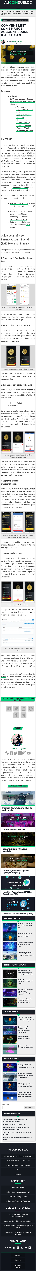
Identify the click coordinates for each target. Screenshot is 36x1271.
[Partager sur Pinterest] (31, 708)
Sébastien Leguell (17, 41)
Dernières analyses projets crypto (18, 1165)
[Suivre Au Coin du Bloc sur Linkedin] (29, 1248)
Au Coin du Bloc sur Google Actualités (18, 1156)
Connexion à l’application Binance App (24, 109)
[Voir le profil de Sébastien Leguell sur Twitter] (16, 753)
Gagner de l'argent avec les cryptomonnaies (18, 1215)
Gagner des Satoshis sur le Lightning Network (18, 1233)
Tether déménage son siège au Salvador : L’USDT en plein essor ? (26, 953)
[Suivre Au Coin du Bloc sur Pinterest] (22, 1248)
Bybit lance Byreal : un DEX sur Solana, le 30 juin (25, 925)
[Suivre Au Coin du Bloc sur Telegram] (26, 1248)
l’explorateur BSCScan (23, 612)
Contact (18, 1260)
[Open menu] (18, 7)
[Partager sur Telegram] (23, 715)
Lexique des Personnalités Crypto (18, 1201)
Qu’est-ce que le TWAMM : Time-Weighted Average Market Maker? (24, 1029)
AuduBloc (18, 2)
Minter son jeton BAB (24, 131)
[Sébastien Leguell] (4, 43)
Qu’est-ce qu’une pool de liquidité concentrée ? (25, 1047)
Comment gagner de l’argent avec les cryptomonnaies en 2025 (26, 1065)
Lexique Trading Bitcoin (18, 1197)
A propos (18, 1255)
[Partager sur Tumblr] (16, 715)
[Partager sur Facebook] (9, 708)
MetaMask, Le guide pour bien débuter (18, 1221)
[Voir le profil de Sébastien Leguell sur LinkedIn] (20, 753)
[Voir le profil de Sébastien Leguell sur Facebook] (11, 753)
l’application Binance (18, 219)
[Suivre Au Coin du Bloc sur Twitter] (10, 1248)
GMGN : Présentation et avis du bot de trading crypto (25, 981)
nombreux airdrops (20, 188)
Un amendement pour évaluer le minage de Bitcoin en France (25, 934)
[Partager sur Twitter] (16, 708)
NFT (18, 1170)
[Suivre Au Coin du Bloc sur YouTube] (6, 1248)
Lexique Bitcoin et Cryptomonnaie (18, 1192)
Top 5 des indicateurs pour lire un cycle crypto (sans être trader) (26, 1019)
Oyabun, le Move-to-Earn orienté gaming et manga (17, 1138)
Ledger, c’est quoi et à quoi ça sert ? (14, 1124)
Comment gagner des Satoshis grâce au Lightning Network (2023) (16, 1128)
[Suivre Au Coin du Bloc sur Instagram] (18, 1248)
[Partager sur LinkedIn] (23, 708)
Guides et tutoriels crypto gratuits (15, 20)
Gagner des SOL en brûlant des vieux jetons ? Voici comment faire (26, 1084)
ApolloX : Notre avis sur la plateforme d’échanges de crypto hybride (25, 992)
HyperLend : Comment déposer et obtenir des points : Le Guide (25, 1075)
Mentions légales (18, 1266)
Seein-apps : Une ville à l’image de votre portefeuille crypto (25, 1000)
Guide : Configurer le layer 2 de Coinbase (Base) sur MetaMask (24, 1094)
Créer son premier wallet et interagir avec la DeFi (18, 1227)
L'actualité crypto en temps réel (18, 1161)
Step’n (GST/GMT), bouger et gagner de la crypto (17, 1133)
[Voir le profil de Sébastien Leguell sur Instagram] (24, 753)
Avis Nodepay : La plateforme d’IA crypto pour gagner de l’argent (25, 972)
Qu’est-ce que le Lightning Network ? (24, 1037)
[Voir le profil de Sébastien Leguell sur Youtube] (29, 753)
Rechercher (6, 1105)
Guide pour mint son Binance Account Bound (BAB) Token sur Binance (22, 101)
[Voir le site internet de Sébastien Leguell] (7, 753)
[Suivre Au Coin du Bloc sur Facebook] (14, 1248)
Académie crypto (18, 1188)
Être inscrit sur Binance (19, 203)
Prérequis (13, 96)
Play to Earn (18, 1174)
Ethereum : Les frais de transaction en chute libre (25, 944)
